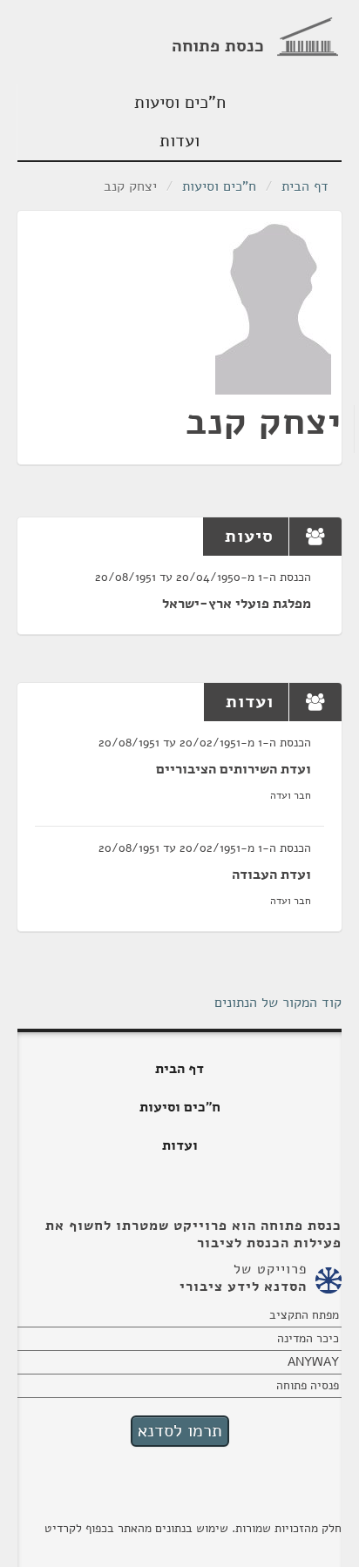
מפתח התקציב (304, 1315)
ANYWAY (313, 1362)
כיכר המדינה (308, 1338)
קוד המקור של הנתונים (278, 1002)
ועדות (179, 140)
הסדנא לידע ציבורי (243, 1286)
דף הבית (305, 186)
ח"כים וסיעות (180, 102)
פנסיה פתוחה (307, 1385)
